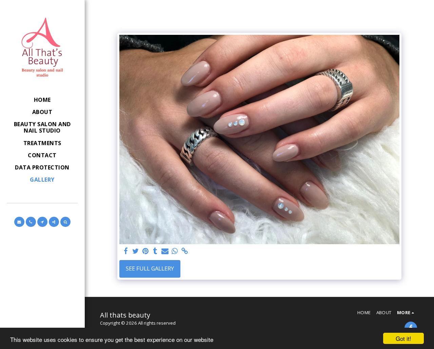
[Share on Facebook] (125, 251)
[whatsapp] (174, 251)
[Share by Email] (165, 251)
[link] (184, 251)
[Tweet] (135, 251)
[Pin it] (145, 251)
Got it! (403, 338)
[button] (19, 222)
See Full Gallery (150, 268)
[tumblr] (155, 251)
